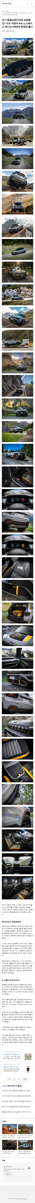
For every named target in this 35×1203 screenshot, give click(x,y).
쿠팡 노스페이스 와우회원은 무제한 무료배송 (12, 1067)
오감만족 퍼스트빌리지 (11, 1054)
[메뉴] (31, 3)
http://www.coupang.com (10, 1064)
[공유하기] (14, 1079)
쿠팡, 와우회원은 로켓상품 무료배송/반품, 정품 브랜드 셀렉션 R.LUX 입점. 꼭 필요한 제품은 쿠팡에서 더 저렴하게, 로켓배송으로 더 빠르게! (12, 1070)
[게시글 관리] (19, 1079)
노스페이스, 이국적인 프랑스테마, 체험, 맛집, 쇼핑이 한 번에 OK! (12, 1057)
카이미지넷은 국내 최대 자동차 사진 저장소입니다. (14, 1169)
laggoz (25, 1198)
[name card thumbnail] (29, 1168)
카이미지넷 (6, 4)
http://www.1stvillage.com (10, 1051)
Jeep (4, 1086)
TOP (31, 1197)
